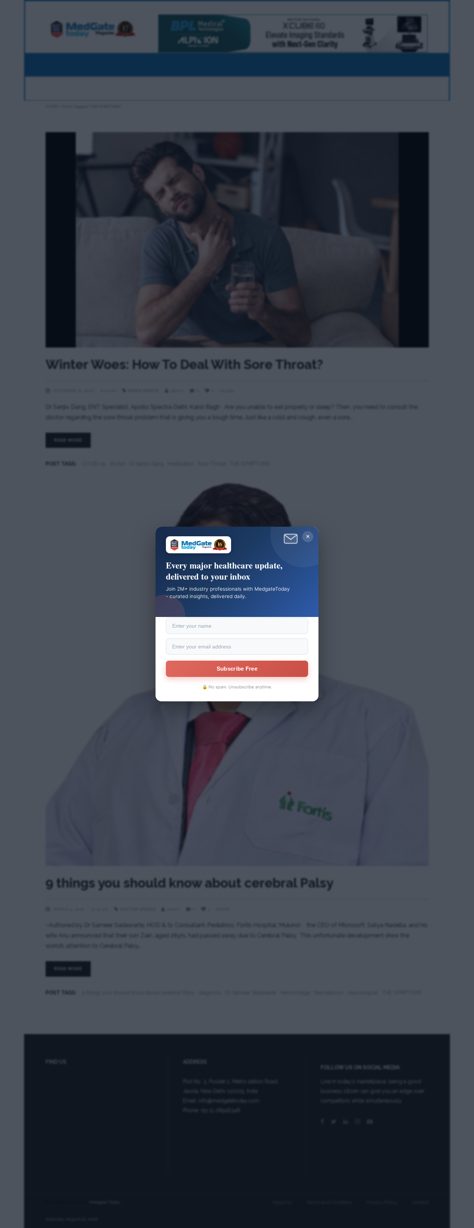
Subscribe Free (237, 669)
